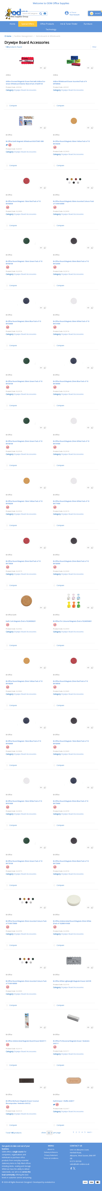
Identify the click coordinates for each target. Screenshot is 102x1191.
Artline (8, 75)
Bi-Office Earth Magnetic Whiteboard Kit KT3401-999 (25, 141)
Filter (94, 47)
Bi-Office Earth (11, 615)
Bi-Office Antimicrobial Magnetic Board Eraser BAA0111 (26, 1041)
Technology (51, 29)
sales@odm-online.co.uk (79, 1164)
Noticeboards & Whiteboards (48, 36)
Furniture (88, 23)
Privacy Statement (51, 1155)
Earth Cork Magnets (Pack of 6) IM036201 (21, 621)
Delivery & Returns (51, 1152)
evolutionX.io (50, 1182)
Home (12, 23)
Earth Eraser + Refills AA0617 (63, 1101)
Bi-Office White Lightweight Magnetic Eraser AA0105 (72, 981)
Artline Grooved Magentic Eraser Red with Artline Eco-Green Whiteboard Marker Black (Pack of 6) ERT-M (25, 82)
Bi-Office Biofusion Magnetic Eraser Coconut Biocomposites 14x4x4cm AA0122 (22, 1102)
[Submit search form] (41, 13)
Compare (13, 105)
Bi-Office (9, 135)
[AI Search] (45, 13)
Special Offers (27, 23)
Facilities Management (23, 36)
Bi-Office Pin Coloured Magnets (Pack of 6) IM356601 (72, 621)
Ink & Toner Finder (68, 23)
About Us (51, 1149)
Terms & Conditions (51, 1158)
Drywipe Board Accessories (25, 90)
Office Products (47, 23)
